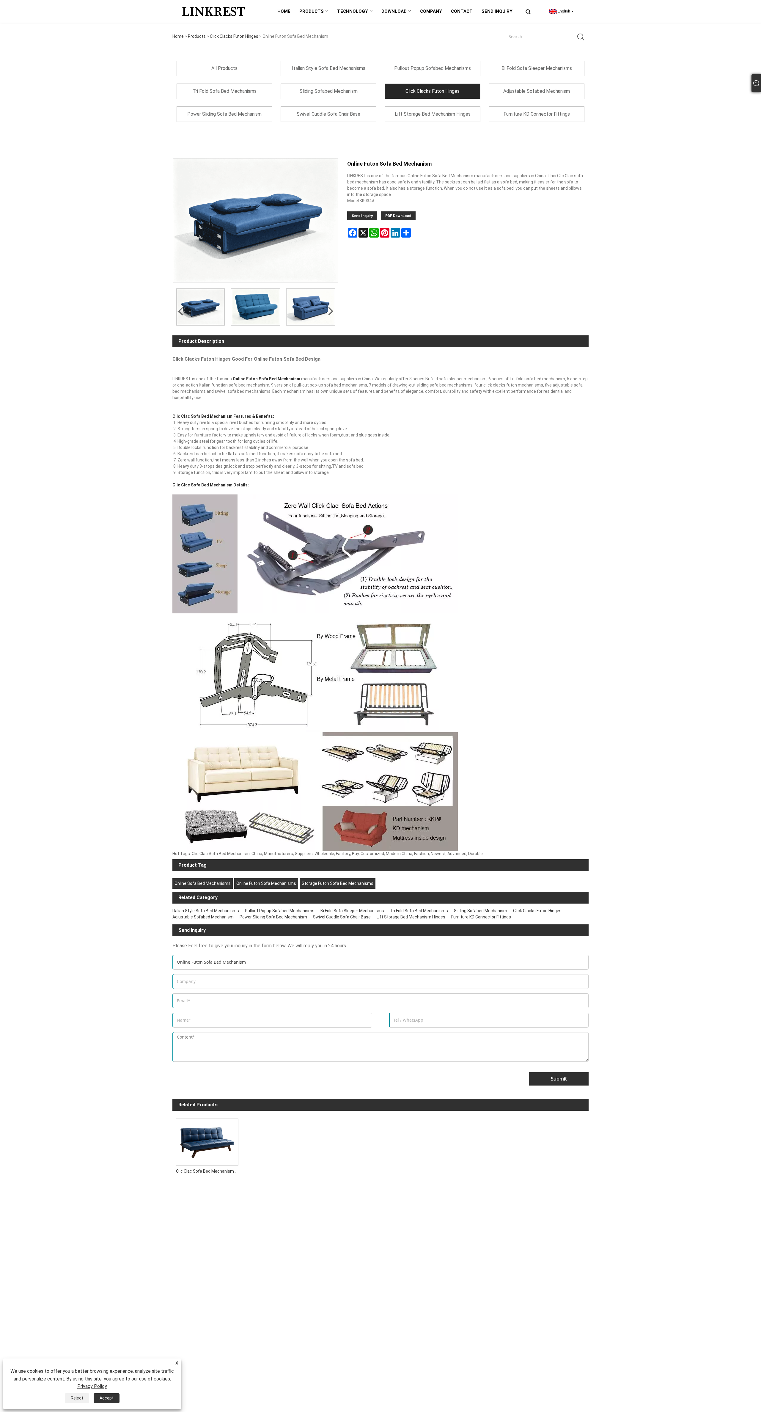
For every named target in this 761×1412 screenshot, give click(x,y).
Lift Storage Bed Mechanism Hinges (411, 917)
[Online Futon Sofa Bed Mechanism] (200, 307)
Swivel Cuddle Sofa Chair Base (342, 917)
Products (197, 36)
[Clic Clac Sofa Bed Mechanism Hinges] (207, 1140)
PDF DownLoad (398, 216)
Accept (107, 1398)
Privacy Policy (92, 1386)
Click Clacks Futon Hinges (234, 36)
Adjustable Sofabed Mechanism (203, 917)
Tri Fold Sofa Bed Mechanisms (419, 910)
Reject (77, 1398)
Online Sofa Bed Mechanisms (202, 883)
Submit (559, 1078)
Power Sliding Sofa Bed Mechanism (273, 917)
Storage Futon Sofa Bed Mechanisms (337, 883)
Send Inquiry (362, 216)
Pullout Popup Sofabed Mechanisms (280, 910)
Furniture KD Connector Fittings (481, 917)
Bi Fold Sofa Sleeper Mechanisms (352, 910)
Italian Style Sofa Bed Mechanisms (205, 910)
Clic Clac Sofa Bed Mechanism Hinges (209, 1171)
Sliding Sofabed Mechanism (480, 910)
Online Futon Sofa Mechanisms (266, 883)
